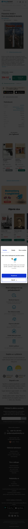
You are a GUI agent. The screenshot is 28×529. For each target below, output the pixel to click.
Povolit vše (14, 275)
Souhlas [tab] (5, 250)
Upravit (13, 280)
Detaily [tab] (13, 250)
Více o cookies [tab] (22, 250)
